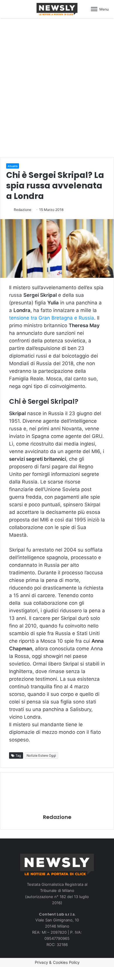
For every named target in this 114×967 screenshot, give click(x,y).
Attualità (13, 166)
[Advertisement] (57, 87)
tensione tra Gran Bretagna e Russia (51, 318)
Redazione (22, 209)
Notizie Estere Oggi (41, 755)
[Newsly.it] (57, 9)
